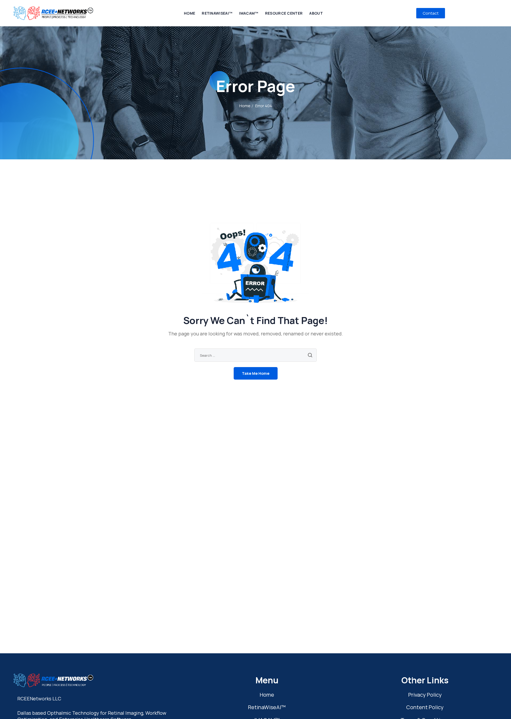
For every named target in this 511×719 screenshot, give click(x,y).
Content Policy (425, 707)
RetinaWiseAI (267, 707)
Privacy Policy (425, 694)
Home (244, 106)
